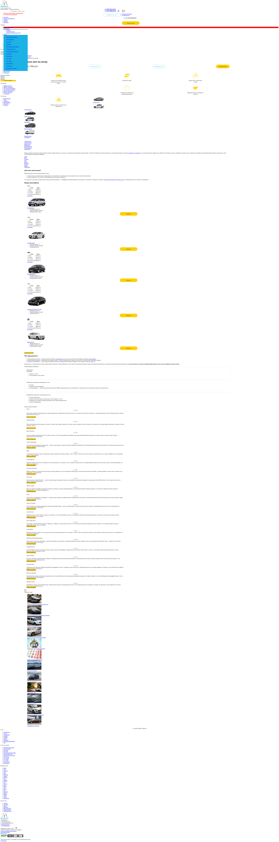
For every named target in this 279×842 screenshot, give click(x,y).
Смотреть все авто (28, 352)
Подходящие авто (159, 66)
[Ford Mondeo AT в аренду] (36, 273)
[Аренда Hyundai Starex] (36, 206)
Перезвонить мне (112, 15)
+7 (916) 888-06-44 (110, 11)
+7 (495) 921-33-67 (110, 9)
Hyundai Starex (30, 208)
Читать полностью (31, 417)
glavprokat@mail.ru (5, 832)
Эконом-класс (96, 102)
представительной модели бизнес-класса (114, 179)
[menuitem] (127, 14)
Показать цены (95, 66)
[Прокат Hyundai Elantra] (36, 308)
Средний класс (28, 109)
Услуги (29, 57)
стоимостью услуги (60, 359)
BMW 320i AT (30, 342)
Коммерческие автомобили (28, 137)
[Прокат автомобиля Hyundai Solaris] (36, 241)
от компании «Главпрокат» (134, 153)
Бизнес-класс (27, 116)
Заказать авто (130, 23)
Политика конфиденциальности (8, 831)
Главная (29, 55)
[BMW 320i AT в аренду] (36, 341)
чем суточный (92, 359)
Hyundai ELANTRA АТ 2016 (34, 309)
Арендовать (3, 840)
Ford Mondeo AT (31, 274)
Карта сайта (3, 833)
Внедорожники (28, 128)
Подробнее (30, 195)
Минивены (27, 122)
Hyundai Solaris (31, 243)
